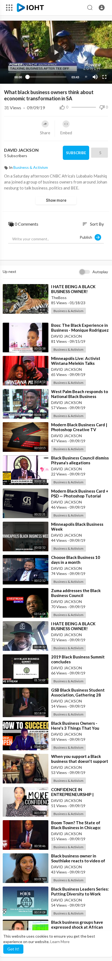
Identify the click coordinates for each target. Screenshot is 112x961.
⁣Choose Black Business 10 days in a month (75, 560)
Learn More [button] (60, 941)
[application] (56, 52)
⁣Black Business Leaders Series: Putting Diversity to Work (80, 891)
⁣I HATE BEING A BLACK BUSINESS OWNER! (73, 289)
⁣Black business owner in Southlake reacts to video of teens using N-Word (78, 860)
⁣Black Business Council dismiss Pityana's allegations (80, 460)
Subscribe (76, 153)
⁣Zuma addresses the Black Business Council (76, 593)
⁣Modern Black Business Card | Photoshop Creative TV (79, 427)
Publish (87, 237)
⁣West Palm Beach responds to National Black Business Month (79, 396)
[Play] (7, 77)
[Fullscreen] (104, 77)
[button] (101, 7)
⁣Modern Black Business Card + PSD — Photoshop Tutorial (79, 493)
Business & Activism (30, 167)
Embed (66, 132)
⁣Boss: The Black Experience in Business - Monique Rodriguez (80, 327)
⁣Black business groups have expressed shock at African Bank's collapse (77, 927)
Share (45, 132)
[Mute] (95, 77)
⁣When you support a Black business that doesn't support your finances (79, 761)
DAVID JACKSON (21, 150)
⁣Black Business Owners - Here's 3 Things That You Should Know (75, 728)
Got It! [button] (13, 949)
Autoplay (100, 271)
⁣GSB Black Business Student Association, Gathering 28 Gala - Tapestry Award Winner (80, 695)
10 (86, 77)
